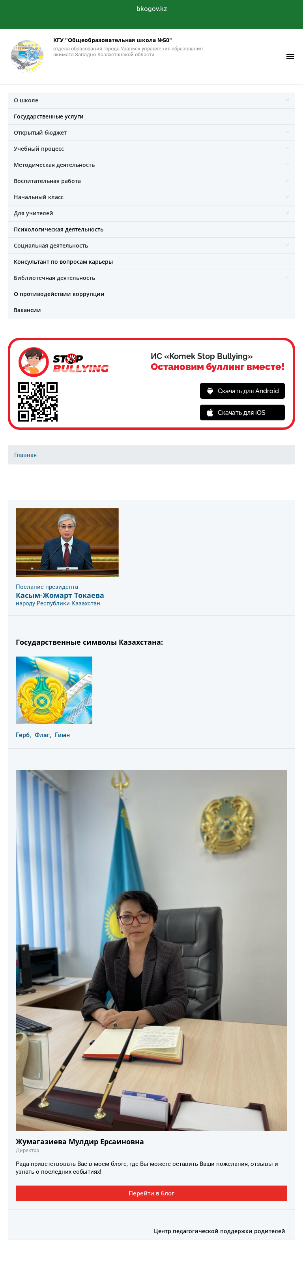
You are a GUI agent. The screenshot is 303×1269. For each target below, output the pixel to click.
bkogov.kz (152, 9)
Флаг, (43, 735)
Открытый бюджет (40, 132)
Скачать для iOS (242, 412)
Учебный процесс (39, 148)
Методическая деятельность (54, 164)
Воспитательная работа (47, 181)
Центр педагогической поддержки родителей (219, 1231)
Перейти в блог (151, 1193)
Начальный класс (39, 197)
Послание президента (47, 586)
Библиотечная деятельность (54, 277)
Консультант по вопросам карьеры (63, 261)
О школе (26, 100)
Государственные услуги (49, 116)
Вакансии (27, 310)
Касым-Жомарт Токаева (60, 595)
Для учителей (33, 213)
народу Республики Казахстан (58, 603)
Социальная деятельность (51, 245)
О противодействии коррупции (59, 294)
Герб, (23, 735)
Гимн (62, 735)
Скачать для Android (248, 391)
